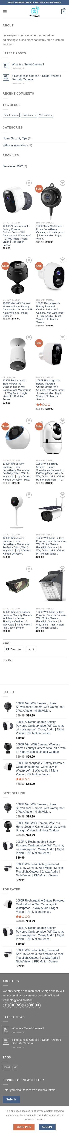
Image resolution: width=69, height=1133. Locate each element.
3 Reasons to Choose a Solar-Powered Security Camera (36, 77)
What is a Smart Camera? (28, 64)
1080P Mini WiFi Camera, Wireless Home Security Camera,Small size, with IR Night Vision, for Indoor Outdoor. (18, 309)
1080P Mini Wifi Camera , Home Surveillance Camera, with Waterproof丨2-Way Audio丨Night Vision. (50, 232)
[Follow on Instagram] (12, 1005)
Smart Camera (11, 115)
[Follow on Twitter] (19, 1005)
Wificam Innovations (15, 145)
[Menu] (5, 11)
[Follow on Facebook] (6, 1005)
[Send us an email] (25, 1005)
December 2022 (13, 166)
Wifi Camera (45, 115)
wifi (15, 1067)
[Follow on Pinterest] (31, 1005)
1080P (7, 1067)
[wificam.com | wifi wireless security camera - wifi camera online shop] (34, 11)
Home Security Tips (15, 138)
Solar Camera (29, 115)
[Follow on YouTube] (38, 1005)
